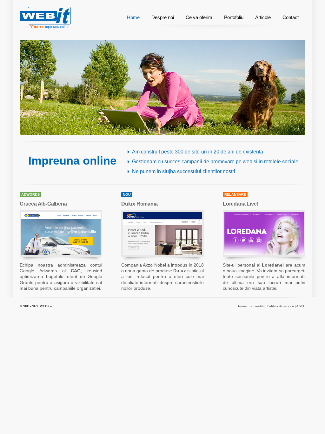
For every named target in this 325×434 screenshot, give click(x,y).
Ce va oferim (199, 17)
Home (133, 17)
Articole (263, 17)
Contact (290, 17)
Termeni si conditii (251, 306)
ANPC (300, 306)
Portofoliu (233, 17)
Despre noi (162, 17)
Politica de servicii (280, 306)
